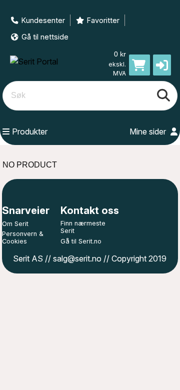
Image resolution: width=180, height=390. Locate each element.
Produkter (30, 131)
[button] (162, 65)
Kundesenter (43, 20)
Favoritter (103, 20)
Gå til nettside (45, 36)
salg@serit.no (77, 259)
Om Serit (15, 224)
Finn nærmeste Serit (83, 227)
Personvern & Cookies (23, 237)
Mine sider (149, 131)
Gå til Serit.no (81, 241)
